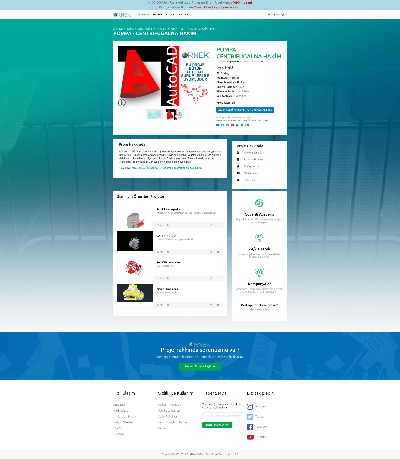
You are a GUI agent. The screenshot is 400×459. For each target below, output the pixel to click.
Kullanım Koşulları (169, 404)
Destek (162, 428)
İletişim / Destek (123, 422)
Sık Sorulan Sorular (125, 416)
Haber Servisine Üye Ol (217, 425)
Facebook (261, 426)
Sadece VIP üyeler (254, 159)
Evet (243, 82)
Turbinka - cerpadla (168, 209)
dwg (226, 73)
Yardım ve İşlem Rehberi (173, 422)
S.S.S (173, 14)
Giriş (273, 14)
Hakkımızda (160, 14)
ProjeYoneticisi (234, 61)
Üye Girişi (118, 434)
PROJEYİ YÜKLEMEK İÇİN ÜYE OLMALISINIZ (247, 109)
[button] (122, 76)
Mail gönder (251, 173)
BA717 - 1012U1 (167, 235)
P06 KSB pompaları (168, 262)
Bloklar (130, 28)
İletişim (183, 14)
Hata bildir (250, 180)
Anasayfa (144, 14)
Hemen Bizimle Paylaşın (200, 366)
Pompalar (161, 28)
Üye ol (284, 14)
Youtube (261, 436)
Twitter (259, 416)
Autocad (235, 77)
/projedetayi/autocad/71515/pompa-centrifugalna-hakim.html (167, 167)
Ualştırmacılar (145, 28)
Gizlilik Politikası (167, 416)
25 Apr (160, 225)
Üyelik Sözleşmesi (169, 410)
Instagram (261, 406)
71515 (262, 61)
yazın (265, 309)
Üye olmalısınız (252, 152)
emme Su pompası (167, 288)
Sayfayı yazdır (252, 166)
